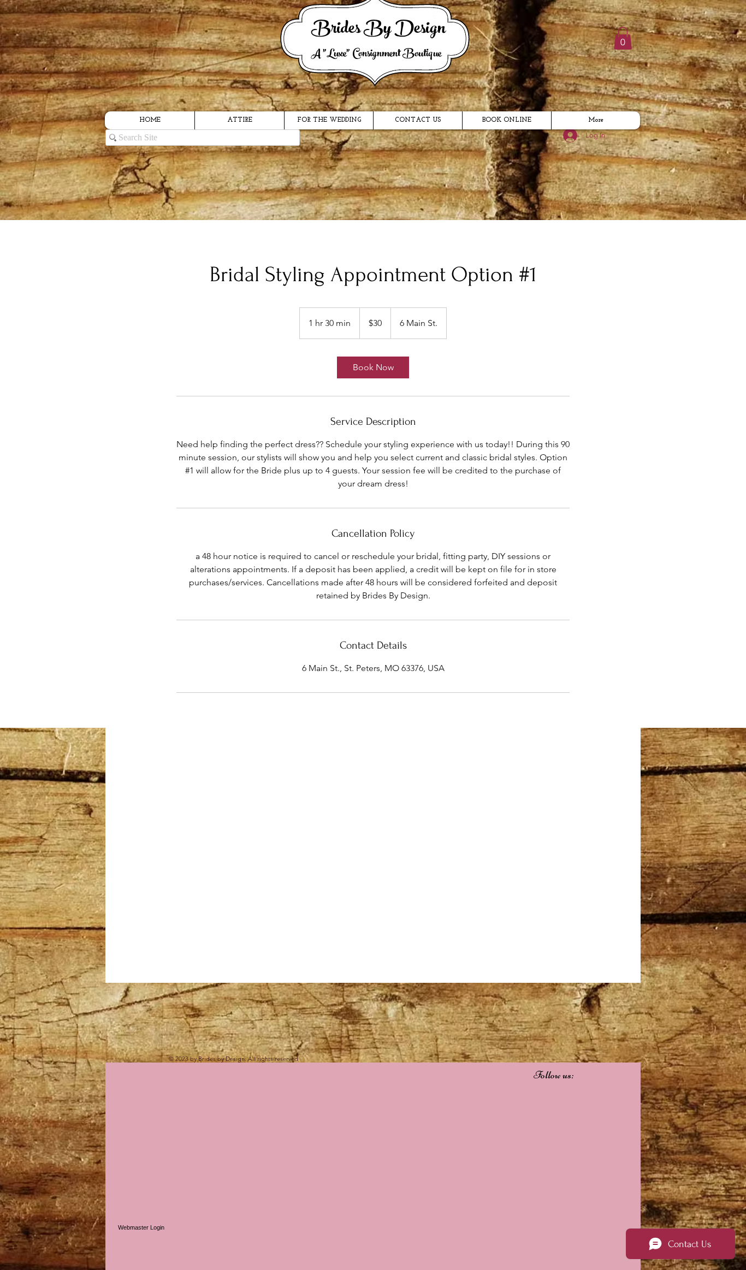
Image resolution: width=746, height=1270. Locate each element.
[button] (622, 38)
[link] (373, 367)
